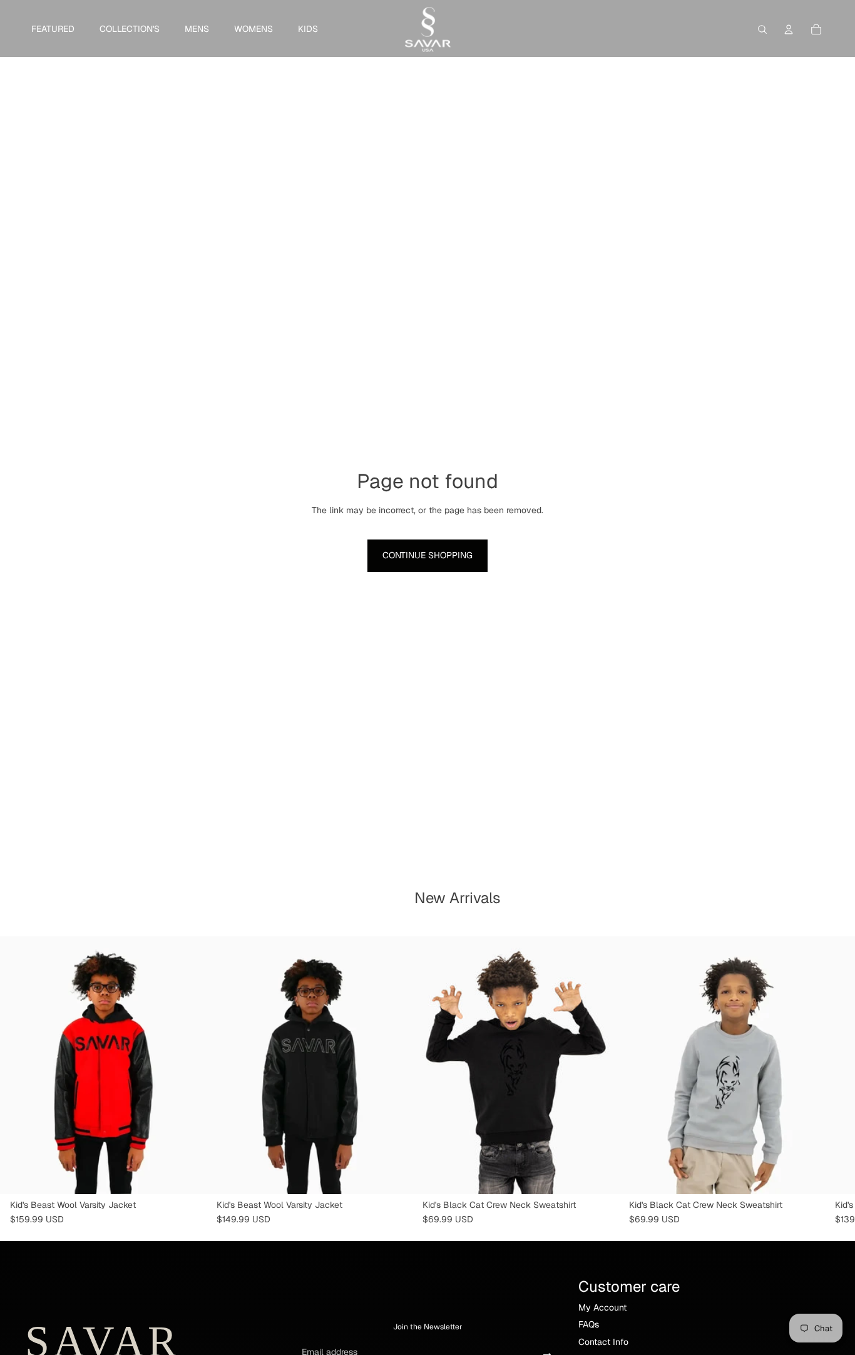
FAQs (588, 1324)
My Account (602, 1307)
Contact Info (603, 1341)
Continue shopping (427, 555)
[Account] (788, 29)
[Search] (762, 29)
